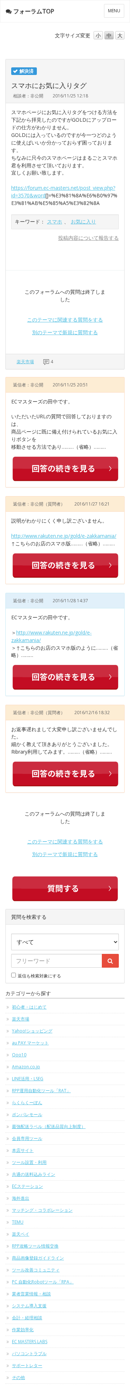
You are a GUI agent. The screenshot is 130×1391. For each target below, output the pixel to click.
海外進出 (20, 1198)
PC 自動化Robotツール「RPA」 (43, 1282)
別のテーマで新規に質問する (65, 332)
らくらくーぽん (27, 1102)
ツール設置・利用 (29, 1162)
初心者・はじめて (29, 1007)
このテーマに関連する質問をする (65, 319)
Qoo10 (19, 1055)
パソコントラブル (29, 1353)
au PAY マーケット (30, 1043)
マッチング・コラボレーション (42, 1210)
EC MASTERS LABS (29, 1341)
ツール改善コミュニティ (36, 1270)
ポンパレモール (27, 1114)
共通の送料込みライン (33, 1174)
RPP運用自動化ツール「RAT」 (41, 1091)
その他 (18, 1377)
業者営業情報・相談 (31, 1294)
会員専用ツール (27, 1138)
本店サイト (23, 1150)
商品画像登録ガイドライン (38, 1258)
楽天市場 (25, 362)
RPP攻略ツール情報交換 (35, 1246)
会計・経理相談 (27, 1318)
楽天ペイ (20, 1234)
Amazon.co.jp (26, 1067)
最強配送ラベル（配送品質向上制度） (49, 1126)
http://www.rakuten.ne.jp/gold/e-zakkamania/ (63, 535)
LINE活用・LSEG (27, 1079)
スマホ (54, 221)
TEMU (17, 1222)
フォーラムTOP (33, 11)
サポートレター (27, 1365)
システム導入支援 (29, 1306)
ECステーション (27, 1186)
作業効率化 (23, 1330)
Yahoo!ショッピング (32, 1031)
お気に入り (83, 221)
